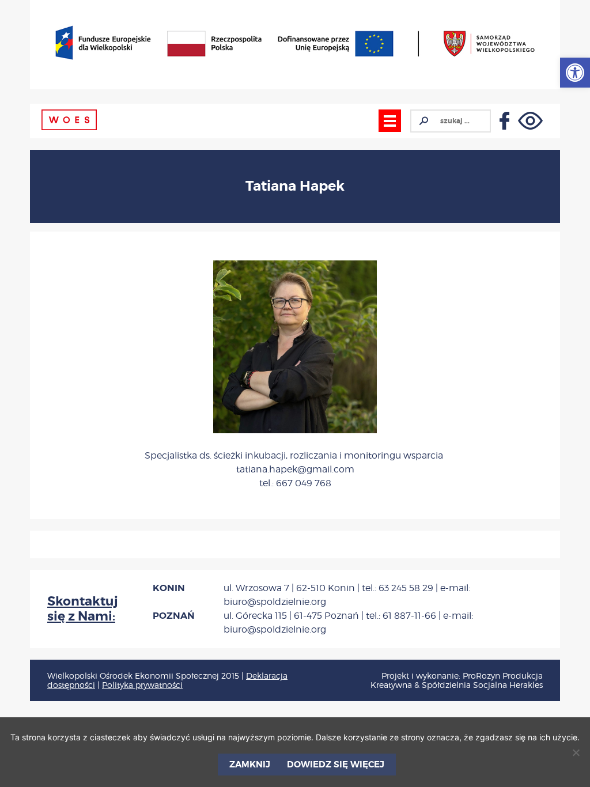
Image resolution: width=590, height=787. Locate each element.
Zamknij (249, 764)
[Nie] (575, 752)
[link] (575, 73)
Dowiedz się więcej (335, 764)
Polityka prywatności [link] (142, 685)
